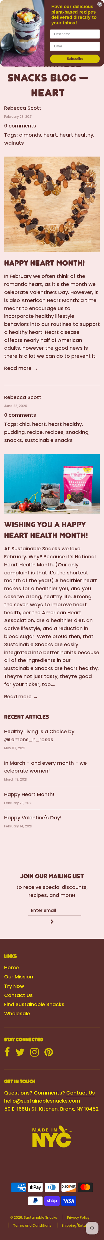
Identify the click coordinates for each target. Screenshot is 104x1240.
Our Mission (18, 976)
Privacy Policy (78, 1217)
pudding (14, 432)
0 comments (20, 125)
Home (11, 967)
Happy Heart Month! (44, 263)
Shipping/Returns (76, 1225)
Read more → (21, 368)
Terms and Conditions (32, 1225)
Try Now (14, 986)
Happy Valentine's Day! (33, 817)
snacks (13, 440)
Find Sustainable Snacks (34, 1004)
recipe (35, 432)
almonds (30, 134)
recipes (54, 432)
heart (50, 134)
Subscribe (75, 59)
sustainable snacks (48, 440)
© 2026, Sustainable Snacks (33, 1217)
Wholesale (17, 1013)
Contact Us (18, 995)
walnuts (14, 142)
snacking (77, 432)
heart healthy (76, 134)
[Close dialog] (99, 4)
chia (24, 424)
